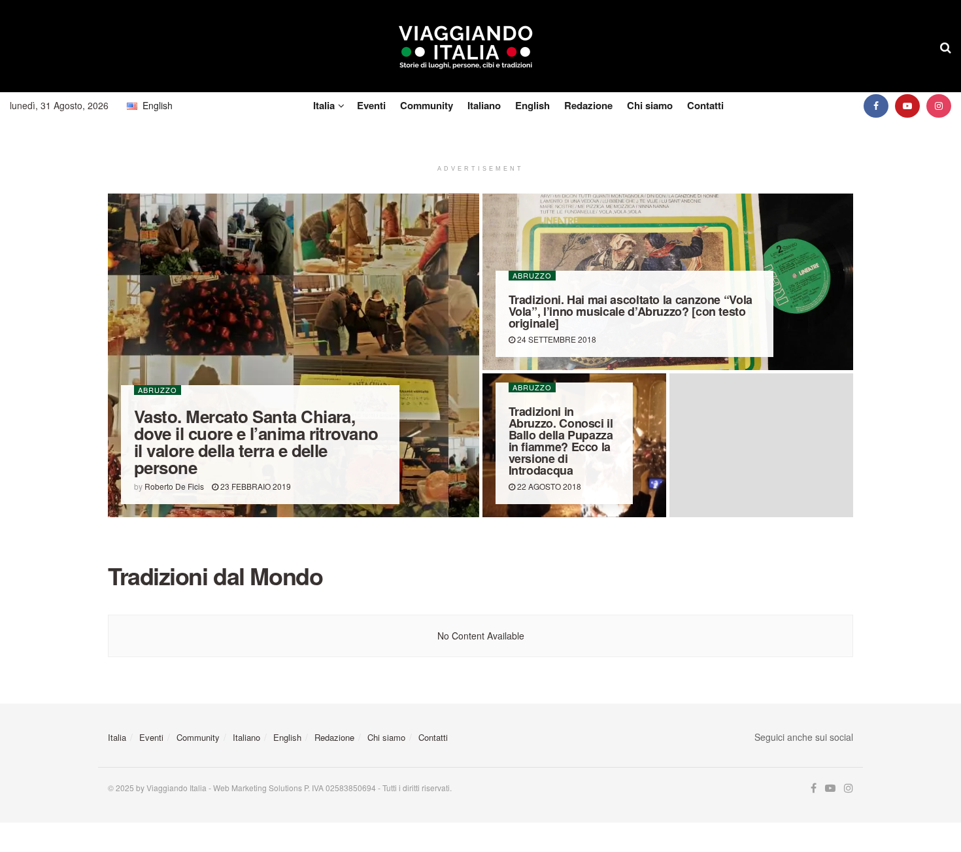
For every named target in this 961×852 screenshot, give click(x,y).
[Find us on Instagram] (938, 105)
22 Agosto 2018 (548, 486)
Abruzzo (157, 390)
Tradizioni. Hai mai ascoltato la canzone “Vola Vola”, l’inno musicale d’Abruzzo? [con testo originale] (630, 311)
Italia (324, 105)
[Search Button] (945, 46)
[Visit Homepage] (465, 46)
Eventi (371, 105)
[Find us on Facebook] (876, 105)
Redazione (588, 105)
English (532, 105)
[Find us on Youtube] (907, 105)
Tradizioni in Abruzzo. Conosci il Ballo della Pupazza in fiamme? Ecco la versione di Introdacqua (561, 441)
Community (426, 105)
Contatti (705, 105)
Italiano (484, 105)
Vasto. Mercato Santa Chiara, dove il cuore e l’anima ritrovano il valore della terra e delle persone (256, 441)
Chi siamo (650, 105)
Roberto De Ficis (174, 486)
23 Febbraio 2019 (254, 486)
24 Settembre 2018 (555, 339)
